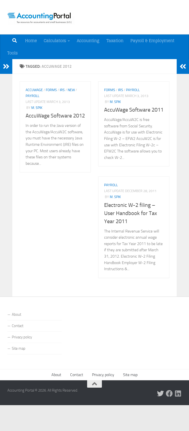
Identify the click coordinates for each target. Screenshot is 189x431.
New (71, 90)
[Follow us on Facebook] (169, 393)
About (16, 314)
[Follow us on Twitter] (160, 393)
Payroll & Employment (152, 40)
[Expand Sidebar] (6, 66)
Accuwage (34, 90)
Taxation (115, 40)
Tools (12, 53)
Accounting (88, 40)
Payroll (32, 96)
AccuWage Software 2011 (133, 110)
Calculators (55, 40)
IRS (62, 90)
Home (31, 40)
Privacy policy (22, 337)
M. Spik (36, 108)
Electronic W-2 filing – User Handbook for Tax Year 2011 (130, 213)
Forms (51, 90)
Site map (18, 348)
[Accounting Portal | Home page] (41, 17)
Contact (17, 326)
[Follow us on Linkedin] (178, 393)
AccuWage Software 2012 (55, 116)
